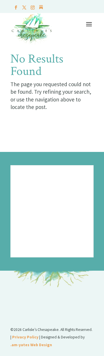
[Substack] (41, 8)
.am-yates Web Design (31, 344)
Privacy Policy (25, 337)
